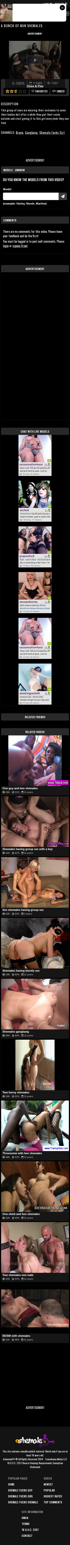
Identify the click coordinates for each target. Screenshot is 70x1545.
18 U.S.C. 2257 (30, 1530)
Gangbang (31, 132)
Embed (61, 91)
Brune (19, 132)
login (6, 246)
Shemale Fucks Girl (52, 132)
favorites (41, 91)
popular (49, 1490)
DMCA (25, 1518)
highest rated (53, 1496)
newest (48, 1484)
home (11, 1484)
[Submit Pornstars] (63, 196)
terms (25, 1524)
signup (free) (20, 246)
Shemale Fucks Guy (20, 1490)
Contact (27, 1535)
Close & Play (35, 86)
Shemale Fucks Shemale (23, 1502)
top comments (53, 1502)
